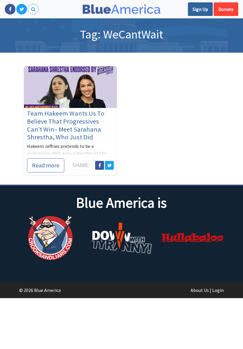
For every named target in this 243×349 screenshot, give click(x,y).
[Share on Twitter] (109, 165)
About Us (200, 290)
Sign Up (200, 9)
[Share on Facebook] (99, 165)
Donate (226, 9)
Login (218, 290)
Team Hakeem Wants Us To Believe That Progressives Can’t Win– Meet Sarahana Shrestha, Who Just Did (65, 125)
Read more (45, 165)
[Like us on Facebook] (10, 9)
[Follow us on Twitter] (21, 9)
